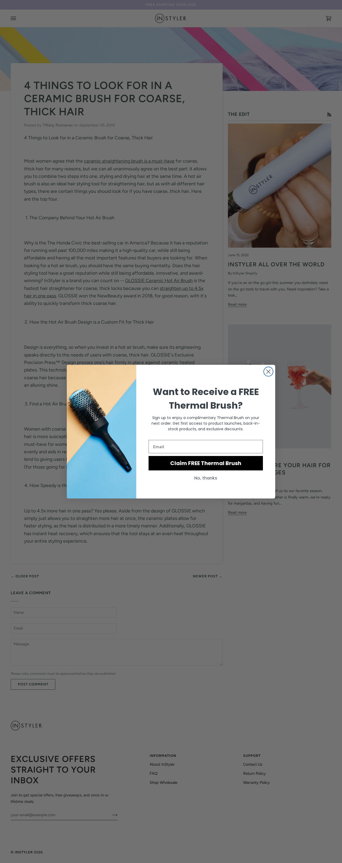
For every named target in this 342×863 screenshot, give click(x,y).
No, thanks (205, 478)
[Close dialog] (268, 371)
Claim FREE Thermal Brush (205, 463)
